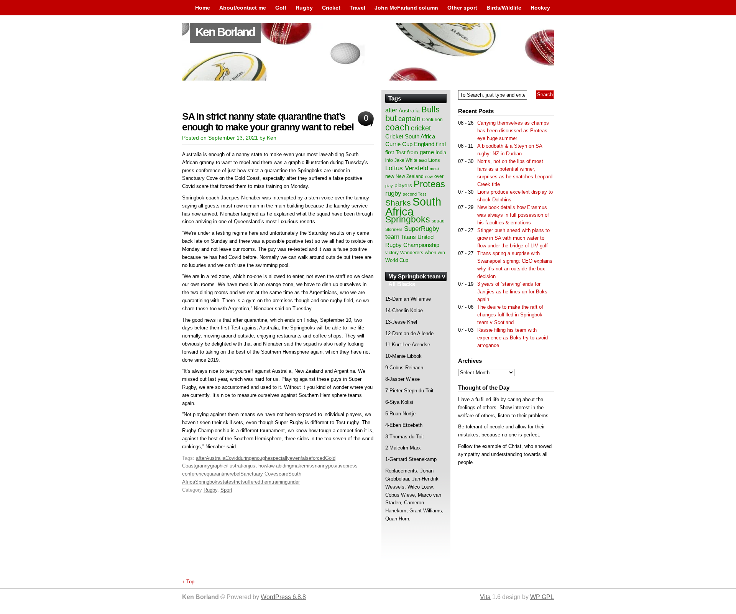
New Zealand (410, 176)
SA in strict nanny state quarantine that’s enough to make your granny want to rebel (268, 121)
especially (279, 458)
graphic (218, 466)
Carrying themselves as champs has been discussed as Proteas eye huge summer (513, 130)
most (434, 168)
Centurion (432, 119)
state (225, 482)
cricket (421, 128)
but (391, 118)
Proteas (429, 184)
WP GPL (542, 597)
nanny (321, 466)
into (389, 160)
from (412, 152)
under (294, 482)
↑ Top (188, 581)
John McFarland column (406, 8)
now (429, 176)
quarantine (218, 474)
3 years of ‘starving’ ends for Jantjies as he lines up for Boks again (512, 291)
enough (259, 458)
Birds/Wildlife (503, 8)
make (298, 466)
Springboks (207, 482)
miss (309, 466)
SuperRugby (421, 228)
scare (282, 474)
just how (258, 466)
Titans (408, 237)
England (424, 144)
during (244, 458)
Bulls (430, 109)
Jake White (405, 160)
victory (392, 252)
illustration (237, 466)
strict (236, 482)
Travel (357, 8)
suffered (251, 482)
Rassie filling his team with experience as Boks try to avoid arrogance (512, 337)
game (427, 152)
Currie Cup (398, 144)
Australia (215, 458)
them (265, 482)
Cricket (331, 8)
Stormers (393, 229)
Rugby (304, 8)
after (201, 458)
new (389, 176)
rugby (393, 193)
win (441, 252)
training (279, 482)
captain (409, 119)
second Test (414, 194)
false (306, 458)
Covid (231, 458)
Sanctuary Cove (258, 474)
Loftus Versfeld (406, 168)
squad (438, 221)
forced (318, 458)
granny (202, 466)
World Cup (396, 260)
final (441, 144)
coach (397, 127)
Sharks (398, 202)
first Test (395, 152)
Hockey (540, 8)
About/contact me (242, 8)
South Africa (413, 206)
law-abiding (279, 466)
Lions (434, 160)
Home (202, 8)
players (403, 185)
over (439, 176)
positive (336, 466)
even (295, 458)
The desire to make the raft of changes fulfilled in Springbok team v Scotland (510, 314)
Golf (280, 8)
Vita (485, 597)
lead (423, 160)
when (430, 252)
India (440, 152)
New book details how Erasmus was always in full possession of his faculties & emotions (513, 215)
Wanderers (411, 252)
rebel (235, 474)
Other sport (462, 8)
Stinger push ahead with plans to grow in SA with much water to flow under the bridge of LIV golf (513, 238)
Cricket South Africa (410, 136)
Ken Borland (225, 32)
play (389, 185)
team (392, 236)
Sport (226, 490)
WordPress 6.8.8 (283, 597)
